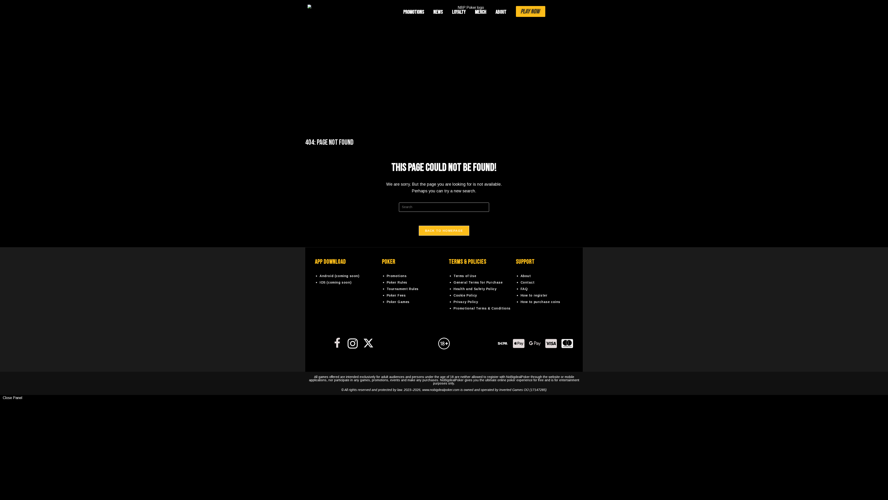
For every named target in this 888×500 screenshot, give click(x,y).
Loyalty (459, 12)
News (438, 12)
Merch (480, 12)
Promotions (413, 12)
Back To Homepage (444, 230)
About (501, 12)
